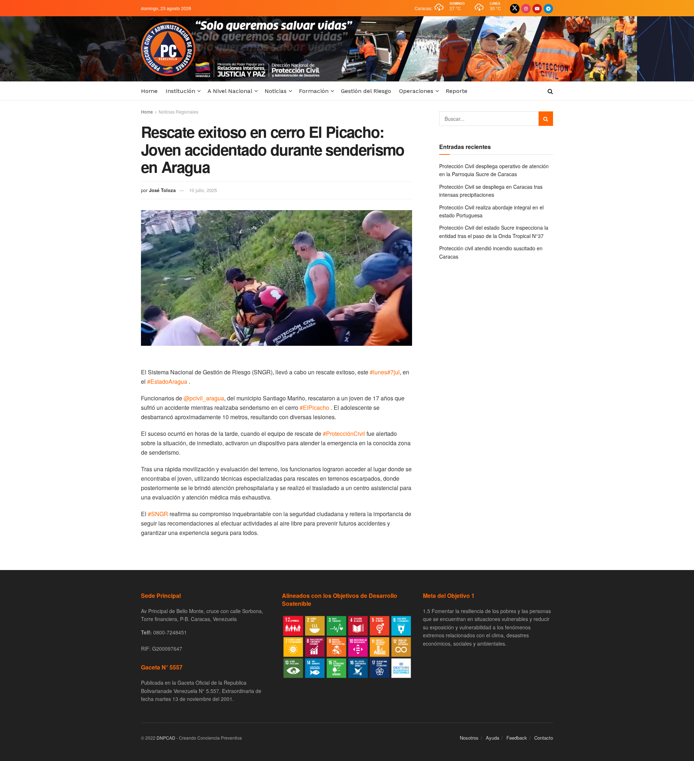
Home (149, 91)
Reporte (456, 91)
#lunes (378, 372)
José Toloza (162, 190)
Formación (314, 91)
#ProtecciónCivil (344, 433)
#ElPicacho (314, 407)
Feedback (516, 737)
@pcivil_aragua (204, 398)
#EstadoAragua (167, 381)
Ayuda (492, 737)
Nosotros (469, 737)
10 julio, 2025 (203, 190)
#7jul (393, 372)
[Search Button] (546, 118)
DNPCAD (166, 738)
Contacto (543, 737)
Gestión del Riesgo (366, 91)
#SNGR (158, 514)
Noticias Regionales (178, 112)
